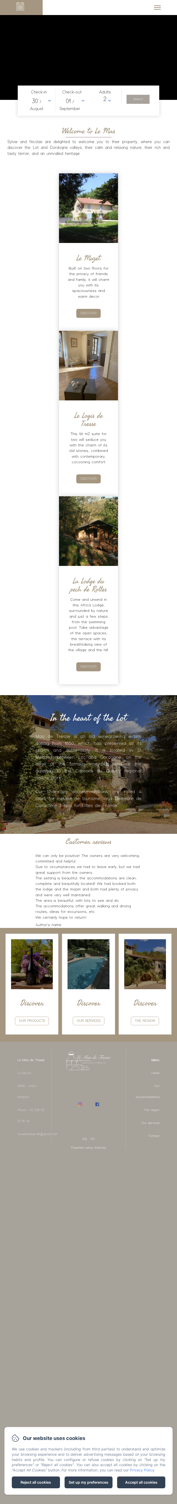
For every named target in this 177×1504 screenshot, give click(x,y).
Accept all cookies (141, 1482)
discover (88, 313)
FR (93, 1139)
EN (85, 1139)
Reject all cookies (36, 1482)
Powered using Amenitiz (88, 1147)
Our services (150, 1123)
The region (145, 1020)
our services (88, 1020)
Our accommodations (147, 1091)
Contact (154, 1136)
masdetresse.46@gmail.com (38, 1134)
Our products (32, 1020)
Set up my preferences (88, 1482)
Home (155, 1073)
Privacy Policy (142, 1470)
